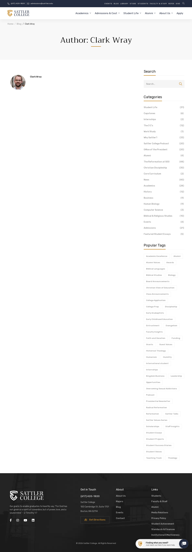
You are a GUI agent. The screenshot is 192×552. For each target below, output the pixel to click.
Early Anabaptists (155, 313)
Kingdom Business (155, 376)
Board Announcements (157, 281)
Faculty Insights (154, 332)
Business (164, 198)
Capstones (164, 113)
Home (10, 24)
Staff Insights (172, 426)
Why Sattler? (164, 137)
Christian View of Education (160, 288)
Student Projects (155, 439)
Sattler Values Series (156, 420)
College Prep (152, 306)
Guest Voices (165, 344)
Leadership (176, 376)
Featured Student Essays (164, 234)
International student (157, 363)
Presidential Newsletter (158, 401)
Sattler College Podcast (164, 143)
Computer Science (164, 210)
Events (164, 222)
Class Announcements (157, 294)
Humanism (151, 357)
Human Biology (164, 204)
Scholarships (152, 426)
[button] (95, 519)
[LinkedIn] (33, 520)
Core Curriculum (164, 173)
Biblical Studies (154, 275)
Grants (149, 344)
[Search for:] (164, 84)
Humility (167, 357)
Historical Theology (156, 351)
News (164, 179)
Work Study (164, 131)
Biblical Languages (155, 269)
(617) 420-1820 (90, 496)
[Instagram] (17, 520)
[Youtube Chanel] (25, 520)
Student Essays (154, 433)
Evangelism (171, 325)
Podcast (150, 395)
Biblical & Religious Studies (164, 216)
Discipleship (171, 306)
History (164, 192)
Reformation (152, 414)
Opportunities (153, 382)
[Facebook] (11, 520)
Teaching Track (154, 458)
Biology (172, 275)
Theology (172, 458)
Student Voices (154, 452)
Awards (170, 262)
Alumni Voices (153, 262)
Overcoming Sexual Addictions (161, 388)
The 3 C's (164, 125)
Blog (19, 24)
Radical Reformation (156, 407)
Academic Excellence (156, 256)
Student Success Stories (158, 445)
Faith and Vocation (155, 338)
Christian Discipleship (164, 167)
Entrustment (152, 325)
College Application (156, 300)
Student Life (164, 107)
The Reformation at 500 (164, 161)
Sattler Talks (171, 414)
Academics (164, 186)
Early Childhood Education (159, 319)
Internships (164, 119)
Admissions (164, 228)
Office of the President (164, 149)
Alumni (164, 155)
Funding (176, 338)
